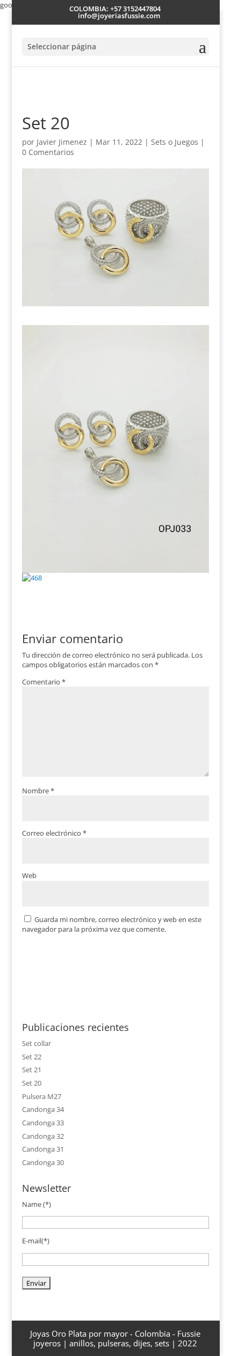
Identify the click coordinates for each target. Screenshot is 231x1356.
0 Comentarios (48, 152)
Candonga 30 (43, 1162)
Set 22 (31, 1057)
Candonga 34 (43, 1109)
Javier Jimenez (62, 142)
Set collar (36, 1043)
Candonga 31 (43, 1149)
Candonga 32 (43, 1136)
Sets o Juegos (174, 142)
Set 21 (31, 1069)
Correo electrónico (54, 833)
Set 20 (31, 1083)
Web (29, 875)
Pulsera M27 (41, 1096)
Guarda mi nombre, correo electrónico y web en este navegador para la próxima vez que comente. (111, 924)
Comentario (44, 682)
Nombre (38, 790)
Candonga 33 (43, 1122)
